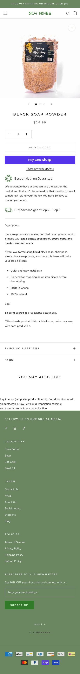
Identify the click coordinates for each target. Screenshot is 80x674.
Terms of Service (15, 542)
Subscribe (19, 605)
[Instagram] (15, 428)
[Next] (51, 104)
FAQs (9, 360)
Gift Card (10, 462)
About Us (10, 502)
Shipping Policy (14, 555)
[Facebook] (6, 428)
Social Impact (13, 508)
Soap (8, 455)
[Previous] (28, 104)
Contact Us (11, 489)
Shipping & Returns (22, 348)
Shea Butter (12, 449)
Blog (7, 521)
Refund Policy (13, 561)
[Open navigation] (5, 13)
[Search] (68, 13)
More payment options (40, 168)
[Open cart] (75, 13)
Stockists (10, 515)
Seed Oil (10, 468)
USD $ (38, 624)
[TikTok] (24, 428)
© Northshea (40, 632)
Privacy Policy (13, 548)
